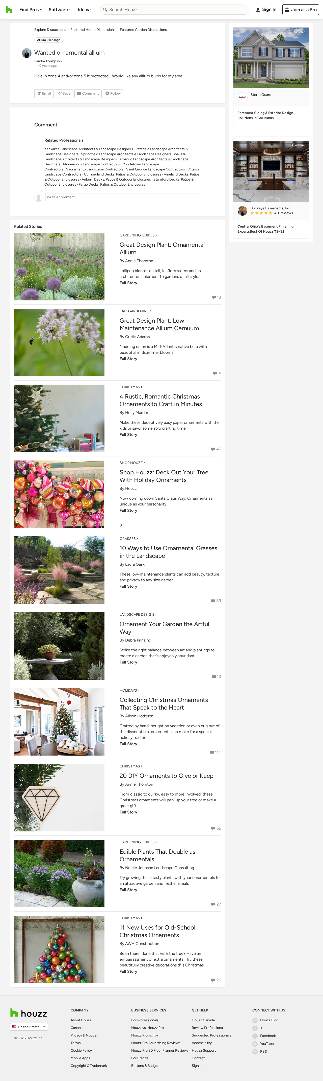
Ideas (83, 9)
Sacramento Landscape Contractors (95, 169)
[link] (278, 213)
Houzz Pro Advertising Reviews (155, 1043)
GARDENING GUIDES (137, 235)
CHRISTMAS (130, 387)
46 (218, 449)
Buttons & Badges (145, 1066)
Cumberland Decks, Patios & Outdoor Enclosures (122, 174)
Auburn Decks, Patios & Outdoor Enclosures (116, 179)
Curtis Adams (137, 336)
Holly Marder (136, 412)
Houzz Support (204, 1050)
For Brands (139, 1058)
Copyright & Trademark (89, 1066)
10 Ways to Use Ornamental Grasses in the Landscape (168, 551)
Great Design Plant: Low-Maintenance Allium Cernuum (159, 324)
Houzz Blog (269, 1020)
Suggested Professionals (211, 1035)
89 (218, 600)
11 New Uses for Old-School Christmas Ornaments (157, 931)
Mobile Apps (80, 1058)
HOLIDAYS (128, 690)
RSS (263, 1051)
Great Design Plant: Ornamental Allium (162, 248)
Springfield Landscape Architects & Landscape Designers (126, 154)
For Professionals (144, 1020)
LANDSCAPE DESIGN (137, 614)
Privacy (76, 1035)
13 (219, 297)
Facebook (268, 1036)
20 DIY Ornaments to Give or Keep (166, 775)
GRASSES (128, 539)
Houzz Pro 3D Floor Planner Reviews (160, 1050)
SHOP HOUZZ (131, 463)
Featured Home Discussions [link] (93, 30)
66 (219, 828)
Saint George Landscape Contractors (155, 169)
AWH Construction (142, 943)
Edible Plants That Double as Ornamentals (157, 855)
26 (219, 980)
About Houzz (81, 1020)
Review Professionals (208, 1028)
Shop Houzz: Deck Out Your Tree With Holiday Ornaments (164, 476)
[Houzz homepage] (9, 9)
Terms (76, 1043)
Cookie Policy (81, 1050)
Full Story (128, 282)
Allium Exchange (48, 40)
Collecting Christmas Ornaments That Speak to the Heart (164, 703)
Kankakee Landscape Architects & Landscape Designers (88, 149)
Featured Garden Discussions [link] (143, 30)
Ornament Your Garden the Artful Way (164, 627)
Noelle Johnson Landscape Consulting (159, 867)
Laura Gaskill (136, 564)
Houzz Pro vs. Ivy (144, 1035)
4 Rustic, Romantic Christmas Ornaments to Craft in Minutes (161, 400)
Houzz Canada (203, 1020)
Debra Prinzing (138, 640)
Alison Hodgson (139, 716)
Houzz (131, 488)
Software (58, 9)
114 (218, 752)
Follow (115, 93)
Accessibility (202, 1043)
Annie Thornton (139, 260)
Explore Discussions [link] (50, 30)
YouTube (267, 1044)
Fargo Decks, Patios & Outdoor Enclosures (112, 184)
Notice (91, 1035)
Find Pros (29, 9)
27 (219, 904)
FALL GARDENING (134, 311)
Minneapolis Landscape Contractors (91, 164)
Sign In (197, 1066)
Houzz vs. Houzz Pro (147, 1028)
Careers (77, 1028)
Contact (198, 1058)
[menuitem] (31, 10)
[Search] (105, 10)
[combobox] (174, 10)
